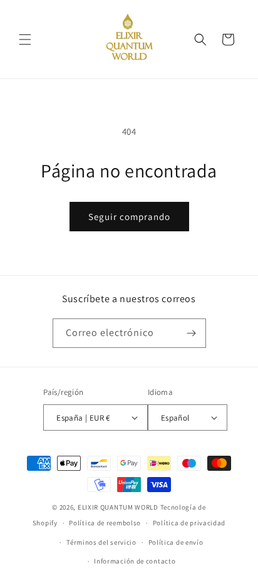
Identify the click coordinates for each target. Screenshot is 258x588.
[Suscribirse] (191, 333)
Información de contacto (134, 561)
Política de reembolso (105, 522)
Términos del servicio (101, 542)
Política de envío (176, 542)
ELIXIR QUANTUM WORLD (118, 507)
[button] (25, 39)
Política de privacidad (189, 522)
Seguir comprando (129, 217)
